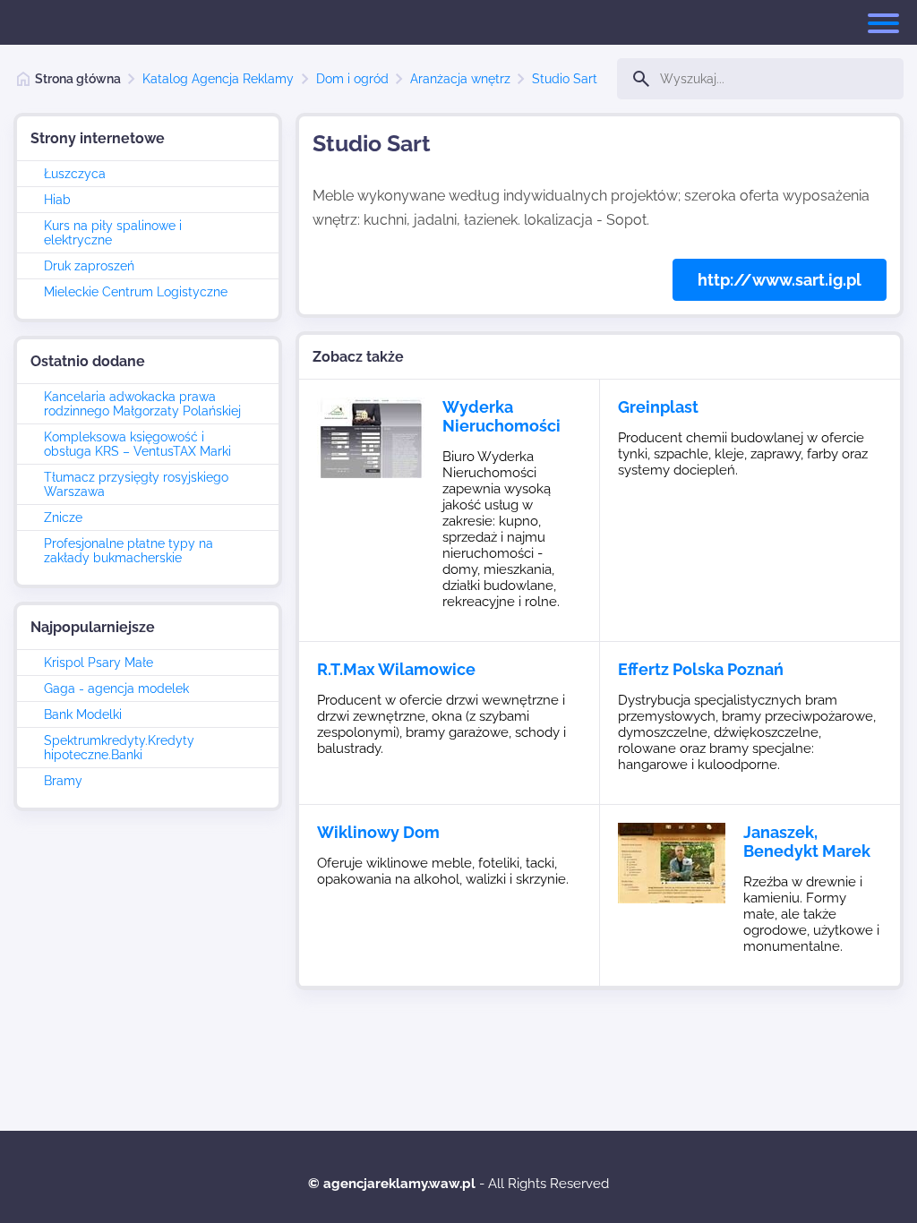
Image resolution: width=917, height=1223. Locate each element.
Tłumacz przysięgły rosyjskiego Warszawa (136, 484)
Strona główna (78, 79)
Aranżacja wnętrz (460, 79)
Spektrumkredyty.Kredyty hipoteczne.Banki (119, 747)
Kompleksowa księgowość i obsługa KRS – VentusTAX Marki (137, 444)
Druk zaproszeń (89, 266)
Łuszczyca (75, 174)
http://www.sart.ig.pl (779, 279)
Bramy (63, 781)
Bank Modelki (83, 714)
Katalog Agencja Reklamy (218, 79)
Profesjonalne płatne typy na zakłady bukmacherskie (128, 550)
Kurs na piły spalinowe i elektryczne (113, 232)
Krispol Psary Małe (98, 662)
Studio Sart (564, 79)
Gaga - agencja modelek (116, 688)
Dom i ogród (352, 79)
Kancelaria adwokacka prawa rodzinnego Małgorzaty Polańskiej (142, 403)
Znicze (63, 517)
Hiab (57, 199)
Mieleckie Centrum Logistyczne (135, 292)
